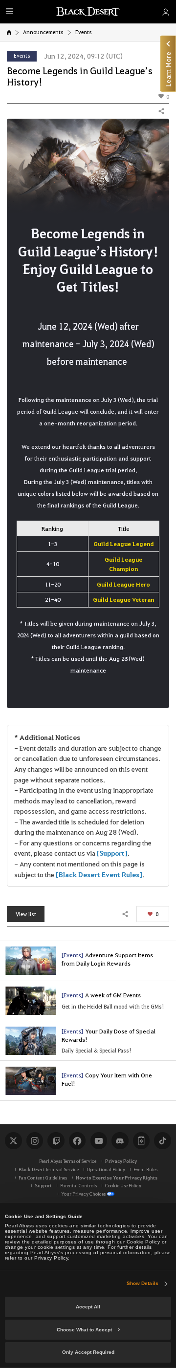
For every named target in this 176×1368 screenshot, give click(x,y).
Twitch (55, 1140)
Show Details (142, 1283)
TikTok (162, 1140)
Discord (119, 1140)
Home (9, 32)
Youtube (98, 1140)
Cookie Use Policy (123, 1185)
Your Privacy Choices (83, 1194)
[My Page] (166, 11)
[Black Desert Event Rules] (99, 874)
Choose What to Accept (84, 1329)
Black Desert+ (141, 1140)
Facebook (77, 1140)
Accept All (88, 1306)
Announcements (43, 32)
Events (83, 32)
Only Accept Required (88, 1352)
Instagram (34, 1140)
